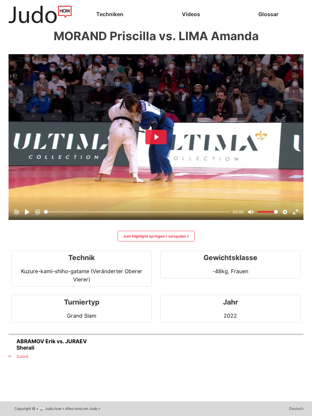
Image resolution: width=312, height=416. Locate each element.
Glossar (268, 14)
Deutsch (296, 408)
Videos (191, 14)
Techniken (109, 14)
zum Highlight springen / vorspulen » (156, 236)
